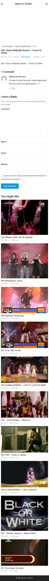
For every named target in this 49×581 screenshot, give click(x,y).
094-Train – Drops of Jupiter (13, 455)
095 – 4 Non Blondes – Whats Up (15, 420)
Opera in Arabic (23, 3)
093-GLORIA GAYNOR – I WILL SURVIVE (19, 490)
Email (4, 153)
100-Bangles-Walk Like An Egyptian (16, 237)
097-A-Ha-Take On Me (11, 350)
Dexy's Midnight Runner (23, 46)
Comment (6, 109)
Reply (13, 88)
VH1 (34, 46)
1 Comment (15, 57)
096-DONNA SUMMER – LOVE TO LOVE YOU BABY (23, 385)
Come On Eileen (7, 46)
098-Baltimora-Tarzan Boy (12, 316)
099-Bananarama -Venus (11, 281)
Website (4, 164)
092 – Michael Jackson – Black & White (18, 533)
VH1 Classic (26, 57)
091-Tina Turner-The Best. (12, 568)
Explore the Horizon (17, 77)
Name (4, 142)
